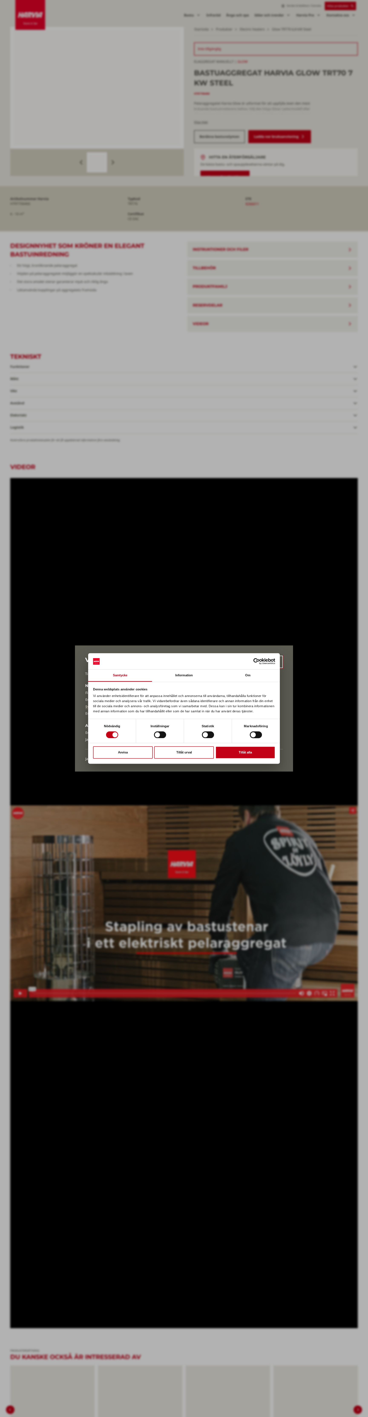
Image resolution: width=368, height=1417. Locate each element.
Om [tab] (247, 675)
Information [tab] (184, 675)
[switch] (160, 735)
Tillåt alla (245, 752)
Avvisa (123, 752)
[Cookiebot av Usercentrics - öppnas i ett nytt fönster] (256, 661)
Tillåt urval (184, 752)
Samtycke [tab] (120, 675)
